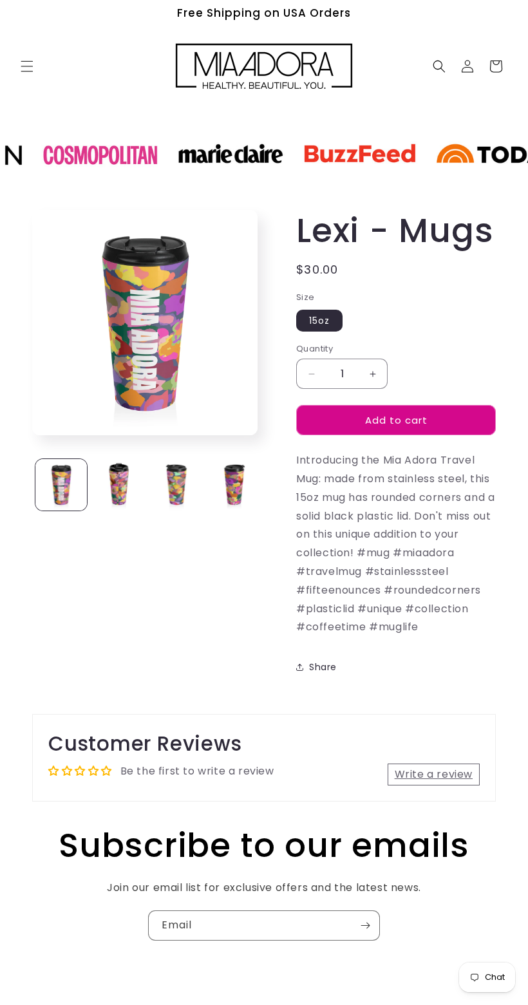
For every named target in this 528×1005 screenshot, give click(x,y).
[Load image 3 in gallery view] (176, 485)
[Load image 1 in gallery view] (61, 485)
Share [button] (323, 667)
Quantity (314, 349)
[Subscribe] (365, 925)
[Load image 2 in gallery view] (119, 485)
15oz (319, 320)
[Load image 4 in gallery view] (234, 485)
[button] (27, 66)
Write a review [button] (434, 774)
